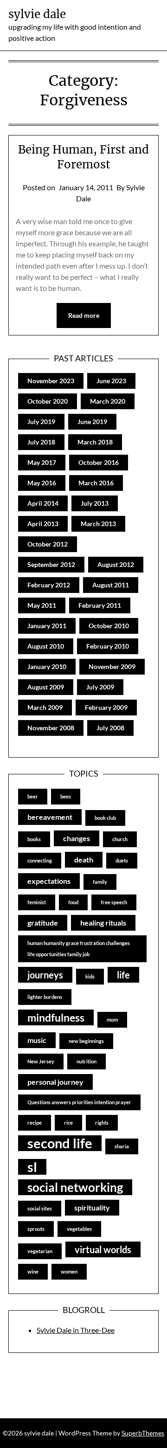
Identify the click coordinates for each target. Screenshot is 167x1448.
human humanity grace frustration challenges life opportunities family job (78, 948)
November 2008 (50, 728)
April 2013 (42, 524)
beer (32, 796)
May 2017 (41, 462)
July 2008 (110, 728)
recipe (34, 1123)
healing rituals (103, 922)
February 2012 (48, 585)
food (73, 902)
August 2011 (110, 585)
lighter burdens (44, 997)
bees (65, 796)
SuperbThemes (143, 1433)
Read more (83, 315)
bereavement (49, 816)
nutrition (86, 1061)
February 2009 (106, 707)
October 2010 (109, 626)
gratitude (42, 922)
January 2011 (46, 626)
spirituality (92, 1207)
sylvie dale (37, 14)
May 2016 (41, 483)
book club (105, 818)
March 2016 (96, 483)
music (36, 1040)
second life (59, 1143)
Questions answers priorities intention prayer (79, 1102)
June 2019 (92, 421)
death (83, 859)
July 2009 (100, 687)
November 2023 (50, 381)
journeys (45, 974)
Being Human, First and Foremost (83, 156)
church (120, 839)
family (100, 882)
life (123, 974)
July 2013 (95, 503)
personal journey (55, 1081)
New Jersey (40, 1061)
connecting (39, 860)
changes (76, 838)
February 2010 (107, 646)
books (34, 839)
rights (102, 1123)
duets (122, 860)
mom (112, 1020)
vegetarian (39, 1251)
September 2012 (51, 564)
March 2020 (107, 401)
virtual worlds (103, 1249)
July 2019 (41, 421)
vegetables (79, 1229)
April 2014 (42, 503)
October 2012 (47, 544)
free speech (114, 902)
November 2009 (112, 666)
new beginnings (86, 1041)
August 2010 (45, 646)
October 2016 (98, 462)
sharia (122, 1146)
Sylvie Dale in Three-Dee (76, 1330)
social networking (75, 1187)
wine (33, 1271)
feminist (36, 902)
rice (68, 1123)
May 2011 (41, 605)
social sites (39, 1208)
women (69, 1271)
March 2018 (95, 442)
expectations (49, 880)
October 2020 (47, 401)
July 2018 (41, 442)
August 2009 (45, 687)
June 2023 (111, 381)
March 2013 (98, 524)
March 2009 (45, 707)
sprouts (36, 1229)
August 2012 (115, 564)
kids (90, 976)
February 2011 (99, 605)
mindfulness (55, 1017)
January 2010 (46, 666)
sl (32, 1167)
